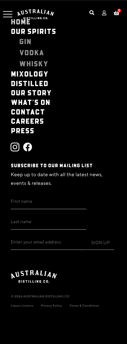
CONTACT (28, 112)
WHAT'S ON (30, 102)
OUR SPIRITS (33, 31)
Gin (25, 41)
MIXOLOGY (30, 74)
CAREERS (27, 121)
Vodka (31, 52)
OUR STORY (31, 92)
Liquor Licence (22, 306)
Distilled (29, 83)
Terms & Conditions (84, 306)
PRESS (22, 130)
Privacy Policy (51, 306)
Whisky (33, 63)
